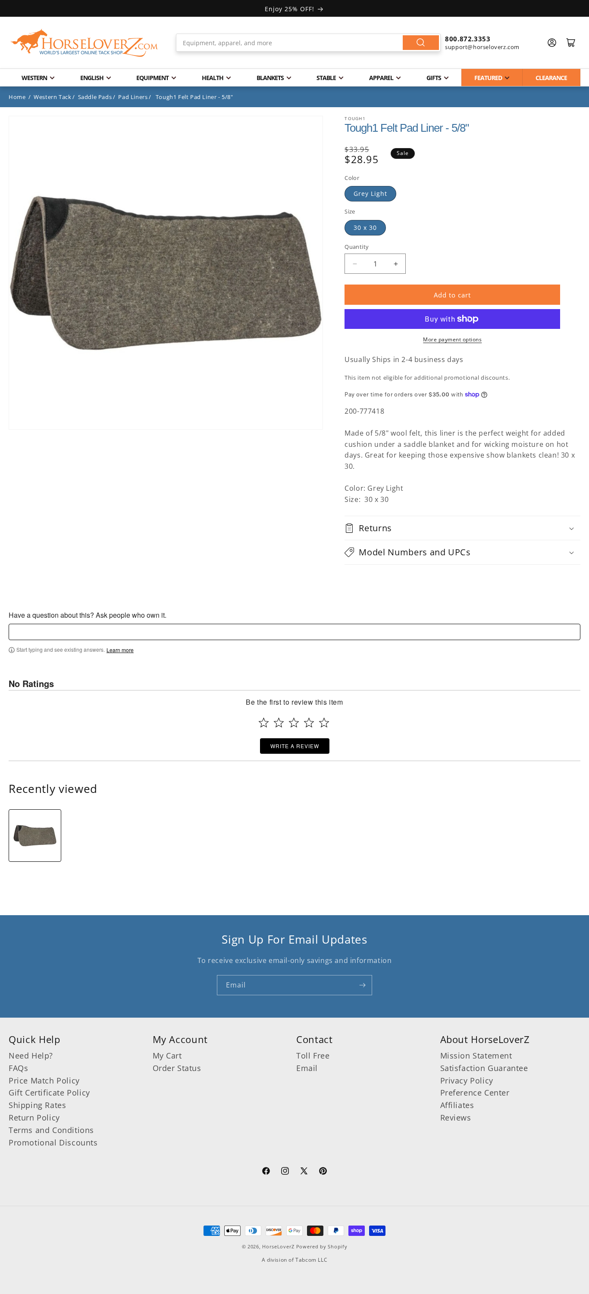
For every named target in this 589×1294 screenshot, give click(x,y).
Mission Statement (476, 1055)
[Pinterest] (322, 1172)
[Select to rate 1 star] (263, 722)
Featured (488, 78)
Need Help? (31, 1055)
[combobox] (308, 43)
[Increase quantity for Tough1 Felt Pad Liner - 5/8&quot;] (395, 264)
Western (34, 78)
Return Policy (34, 1117)
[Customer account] (551, 42)
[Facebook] (266, 1172)
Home (17, 97)
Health (212, 78)
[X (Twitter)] (303, 1172)
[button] (462, 528)
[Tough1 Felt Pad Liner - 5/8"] (34, 835)
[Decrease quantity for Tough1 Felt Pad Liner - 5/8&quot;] (354, 264)
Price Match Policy (44, 1080)
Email (307, 1068)
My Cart (167, 1055)
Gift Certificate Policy (49, 1092)
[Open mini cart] (570, 42)
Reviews (455, 1117)
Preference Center (475, 1092)
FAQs (18, 1068)
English (91, 78)
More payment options (452, 339)
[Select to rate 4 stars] (309, 722)
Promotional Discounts (53, 1142)
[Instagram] (285, 1172)
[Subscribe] (362, 985)
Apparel (381, 78)
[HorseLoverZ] (84, 43)
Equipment (152, 78)
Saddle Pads (95, 97)
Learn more (120, 650)
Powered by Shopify (322, 1246)
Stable (326, 78)
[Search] (421, 42)
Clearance (551, 78)
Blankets (270, 78)
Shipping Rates (37, 1105)
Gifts (433, 78)
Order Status (177, 1068)
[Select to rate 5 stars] (324, 722)
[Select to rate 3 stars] (294, 722)
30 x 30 (365, 227)
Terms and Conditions (51, 1130)
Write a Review (294, 745)
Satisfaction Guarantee (484, 1068)
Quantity (357, 247)
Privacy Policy (466, 1080)
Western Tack (52, 97)
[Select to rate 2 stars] (278, 722)
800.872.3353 (467, 38)
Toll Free (312, 1055)
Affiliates (457, 1105)
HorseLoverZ (278, 1246)
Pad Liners (132, 97)
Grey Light (370, 193)
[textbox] (294, 632)
